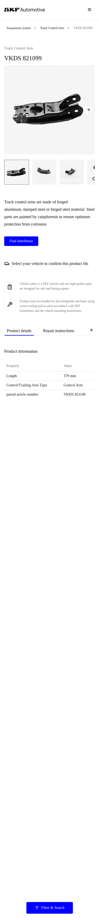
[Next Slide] (87, 110)
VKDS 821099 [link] (83, 28)
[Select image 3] (72, 172)
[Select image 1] (16, 172)
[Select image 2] (44, 172)
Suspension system (19, 28)
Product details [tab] (19, 330)
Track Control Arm (52, 28)
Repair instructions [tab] (58, 330)
